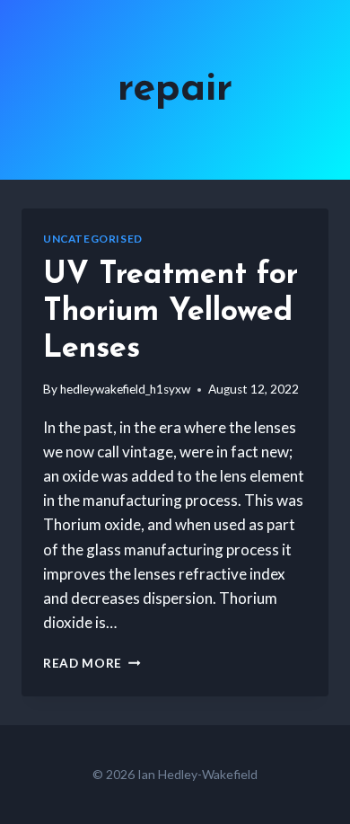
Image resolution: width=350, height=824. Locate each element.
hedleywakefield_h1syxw (125, 389)
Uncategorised (93, 238)
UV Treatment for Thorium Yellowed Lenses (170, 312)
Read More (92, 663)
